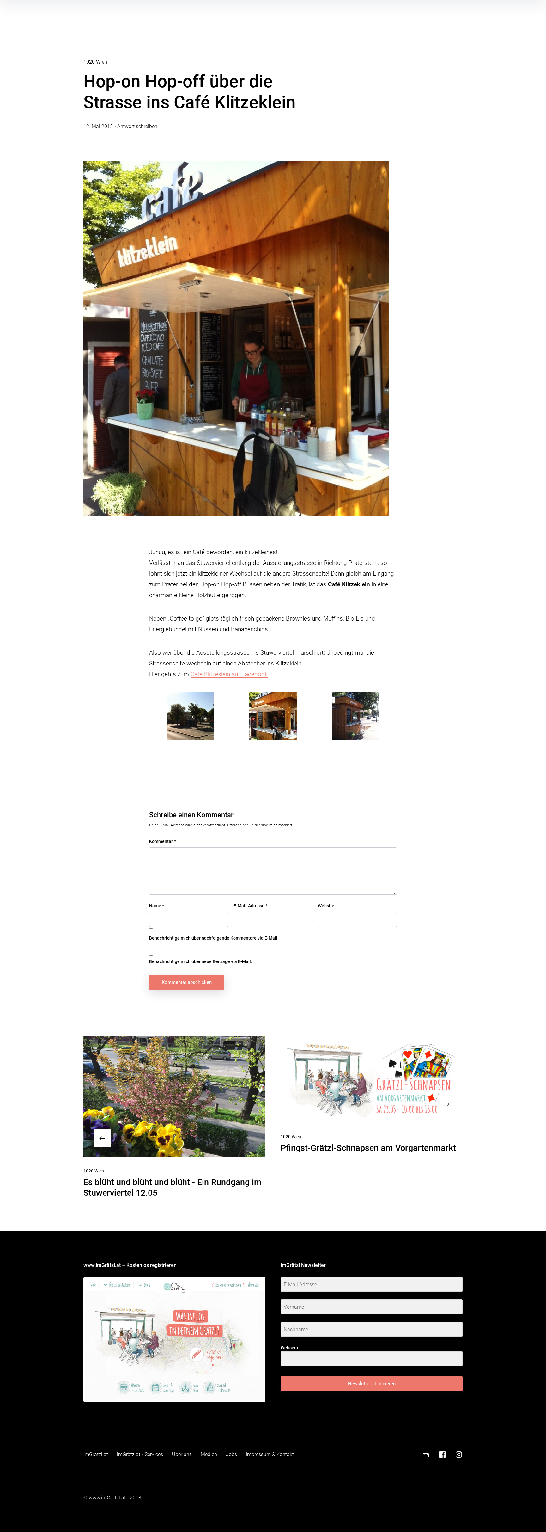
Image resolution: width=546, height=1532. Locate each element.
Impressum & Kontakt (270, 1454)
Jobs (231, 1454)
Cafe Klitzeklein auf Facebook (229, 674)
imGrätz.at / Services (140, 1454)
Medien (209, 1454)
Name (156, 905)
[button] (190, 716)
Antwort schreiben (137, 126)
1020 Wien (95, 62)
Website (326, 905)
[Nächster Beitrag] (372, 1079)
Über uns (182, 1454)
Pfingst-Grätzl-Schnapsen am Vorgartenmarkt (368, 1148)
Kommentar (162, 841)
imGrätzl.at (95, 1454)
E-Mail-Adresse (250, 905)
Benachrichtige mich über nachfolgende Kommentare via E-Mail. (214, 938)
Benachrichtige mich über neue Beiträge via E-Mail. (200, 961)
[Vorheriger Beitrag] (174, 1096)
